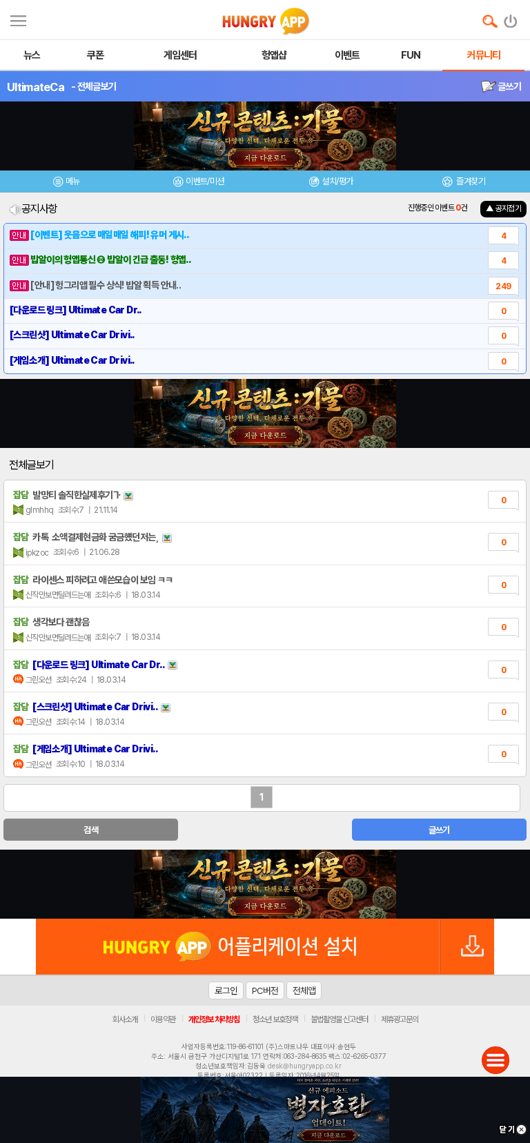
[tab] (66, 183)
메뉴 (73, 181)
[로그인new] (511, 18)
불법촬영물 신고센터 (339, 1019)
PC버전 (265, 990)
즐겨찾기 (470, 181)
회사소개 (124, 1019)
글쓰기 (508, 86)
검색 (91, 830)
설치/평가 (337, 181)
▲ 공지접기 (503, 208)
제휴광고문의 (399, 1019)
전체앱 (304, 990)
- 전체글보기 (93, 86)
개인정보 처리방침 (213, 1019)
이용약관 (162, 1019)
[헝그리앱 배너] (265, 884)
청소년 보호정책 (275, 1019)
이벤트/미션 (205, 181)
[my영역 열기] (18, 19)
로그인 (226, 990)
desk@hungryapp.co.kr (305, 1066)
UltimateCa (35, 87)
